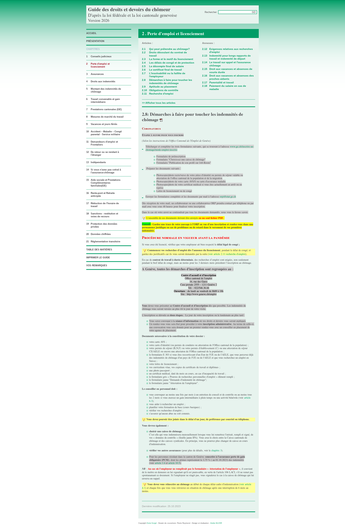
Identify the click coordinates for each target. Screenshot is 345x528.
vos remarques (96, 265)
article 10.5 (174, 463)
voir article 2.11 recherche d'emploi (227, 254)
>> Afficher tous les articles (158, 102)
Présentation (95, 41)
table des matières (99, 249)
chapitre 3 (216, 450)
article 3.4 (160, 463)
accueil (91, 33)
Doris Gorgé (152, 523)
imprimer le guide (98, 257)
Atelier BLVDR (216, 523)
